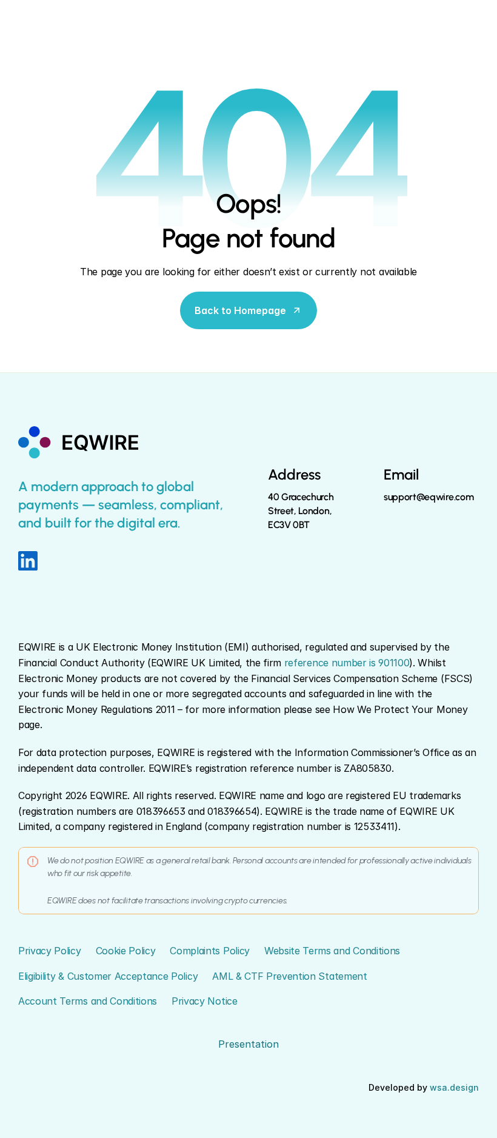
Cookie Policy (126, 951)
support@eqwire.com (428, 497)
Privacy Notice (205, 1001)
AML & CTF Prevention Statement (289, 976)
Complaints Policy (210, 951)
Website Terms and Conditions (332, 951)
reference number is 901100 (347, 663)
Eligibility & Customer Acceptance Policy (108, 976)
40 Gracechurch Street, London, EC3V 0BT (302, 511)
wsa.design (454, 1087)
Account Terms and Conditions (87, 1001)
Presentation (248, 1044)
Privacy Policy (49, 951)
